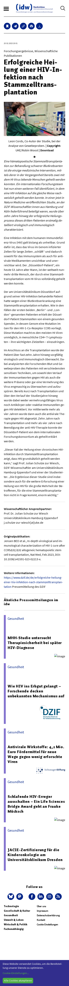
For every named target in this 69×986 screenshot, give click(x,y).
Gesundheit (11, 915)
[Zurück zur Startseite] (34, 8)
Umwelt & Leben (14, 920)
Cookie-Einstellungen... (16, 973)
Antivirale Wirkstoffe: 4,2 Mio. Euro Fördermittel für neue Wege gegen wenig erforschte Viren (36, 754)
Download (47, 150)
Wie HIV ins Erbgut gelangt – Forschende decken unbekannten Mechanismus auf (36, 691)
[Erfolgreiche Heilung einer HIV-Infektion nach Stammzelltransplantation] (15, 26)
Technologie (11, 906)
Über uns (41, 906)
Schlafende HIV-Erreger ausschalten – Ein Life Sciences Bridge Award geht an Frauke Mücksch (36, 804)
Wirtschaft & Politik (15, 924)
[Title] (23, 26)
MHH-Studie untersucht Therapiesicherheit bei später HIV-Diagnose (35, 643)
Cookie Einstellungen (47, 924)
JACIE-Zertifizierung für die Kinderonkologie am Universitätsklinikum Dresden (35, 855)
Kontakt (41, 920)
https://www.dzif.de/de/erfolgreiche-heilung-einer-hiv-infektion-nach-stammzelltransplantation (33, 582)
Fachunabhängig (14, 929)
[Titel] (7, 26)
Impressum (42, 910)
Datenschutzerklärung (48, 915)
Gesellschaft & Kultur (17, 911)
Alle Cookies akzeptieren (18, 980)
